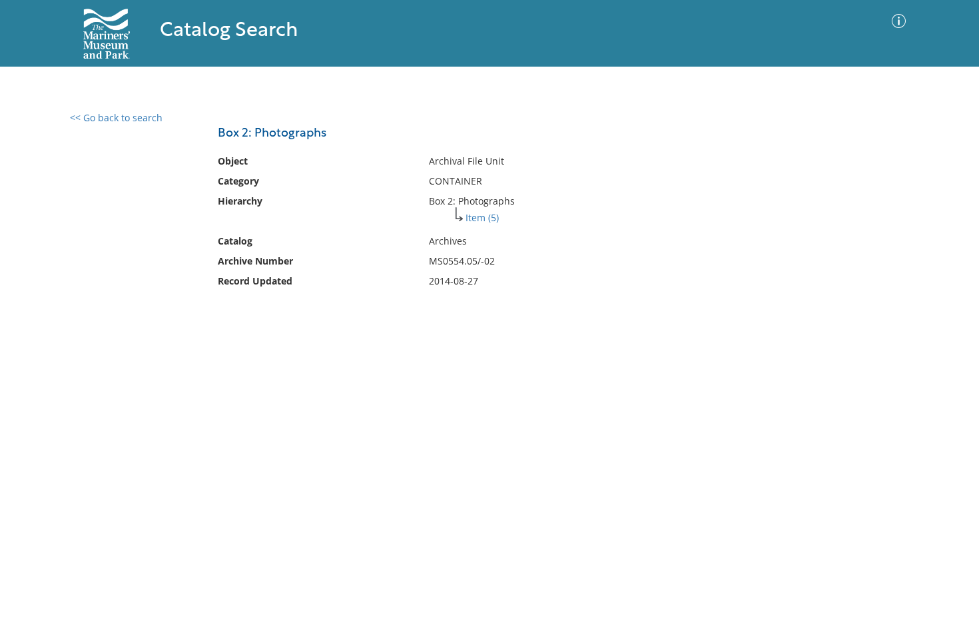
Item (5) (482, 217)
